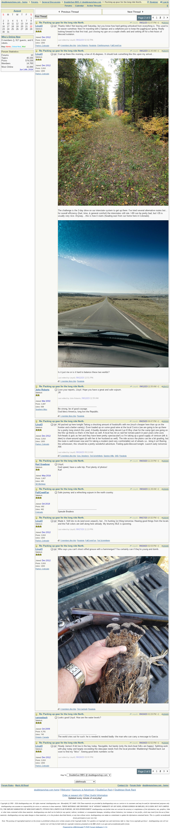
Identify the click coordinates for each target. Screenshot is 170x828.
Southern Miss (41, 409)
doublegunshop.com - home (14, 2)
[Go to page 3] (167, 17)
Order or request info (72, 795)
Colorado (39, 512)
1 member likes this (68, 381)
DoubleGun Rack (104, 790)
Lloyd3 (135, 23)
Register (153, 2)
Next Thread (134, 11)
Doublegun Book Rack (125, 790)
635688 (166, 546)
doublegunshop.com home (46, 790)
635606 (166, 489)
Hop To (63, 775)
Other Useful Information (96, 795)
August (17, 11)
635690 (166, 743)
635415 (166, 23)
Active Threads (94, 6)
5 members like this (68, 456)
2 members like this (68, 709)
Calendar (79, 6)
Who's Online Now (10, 37)
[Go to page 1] (153, 17)
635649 (166, 518)
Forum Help (135, 785)
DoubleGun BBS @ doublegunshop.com (82, 2)
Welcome (65, 790)
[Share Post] (158, 23)
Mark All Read (22, 785)
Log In (165, 2)
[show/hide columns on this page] (167, 5)
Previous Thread (70, 11)
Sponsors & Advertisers (83, 790)
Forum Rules (7, 785)
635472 (166, 386)
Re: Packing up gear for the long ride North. (61, 22)
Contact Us (123, 785)
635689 (166, 714)
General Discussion (51, 2)
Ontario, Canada (42, 737)
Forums (34, 2)
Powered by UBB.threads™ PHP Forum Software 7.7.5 (85, 827)
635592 (166, 421)
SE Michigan (40, 484)
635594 (166, 461)
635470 (166, 51)
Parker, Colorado (42, 46)
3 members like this (68, 540)
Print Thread (41, 16)
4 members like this (68, 45)
